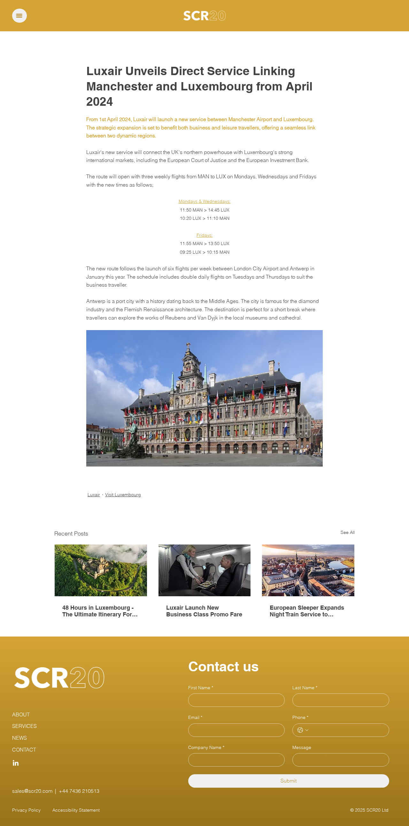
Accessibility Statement (76, 810)
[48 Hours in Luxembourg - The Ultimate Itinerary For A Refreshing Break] (101, 570)
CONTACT (24, 749)
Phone (300, 717)
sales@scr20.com (32, 791)
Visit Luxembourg (123, 495)
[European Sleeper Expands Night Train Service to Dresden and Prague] (308, 570)
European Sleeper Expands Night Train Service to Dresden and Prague (307, 611)
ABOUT (21, 714)
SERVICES (24, 726)
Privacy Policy (26, 810)
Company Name (206, 747)
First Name (200, 688)
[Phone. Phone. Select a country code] (303, 730)
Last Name (304, 688)
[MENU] (19, 16)
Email (195, 717)
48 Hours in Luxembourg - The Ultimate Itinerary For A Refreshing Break (100, 611)
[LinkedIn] (15, 763)
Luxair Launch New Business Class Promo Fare (204, 611)
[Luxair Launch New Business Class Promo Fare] (204, 570)
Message (301, 747)
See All (348, 532)
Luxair (94, 495)
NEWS (19, 738)
